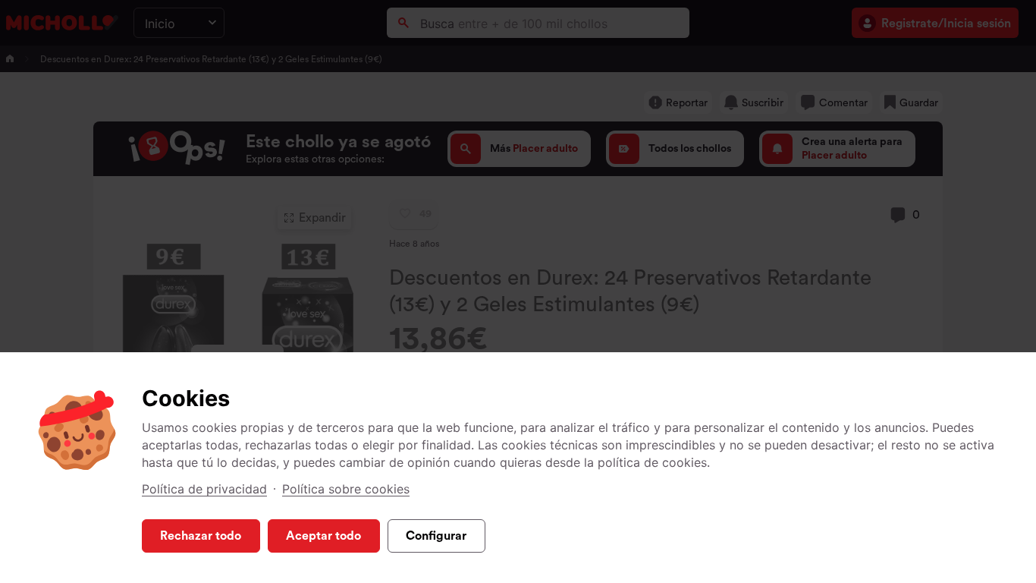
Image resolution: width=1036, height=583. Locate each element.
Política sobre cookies (346, 488)
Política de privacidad (204, 488)
